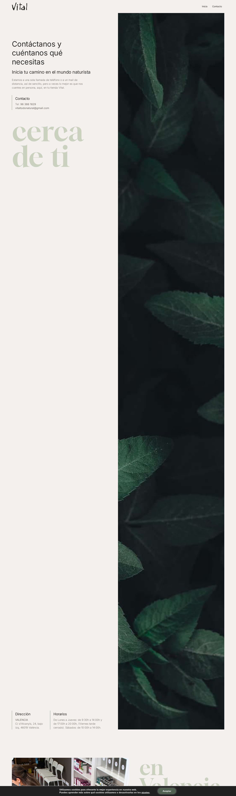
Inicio (204, 6)
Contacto (217, 6)
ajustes (145, 792)
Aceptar (167, 791)
